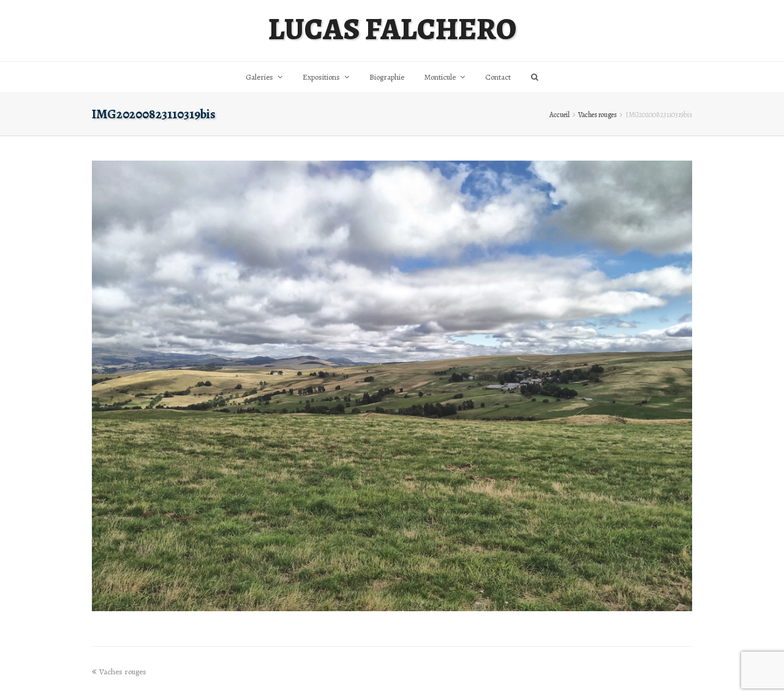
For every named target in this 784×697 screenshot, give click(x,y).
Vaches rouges (597, 115)
